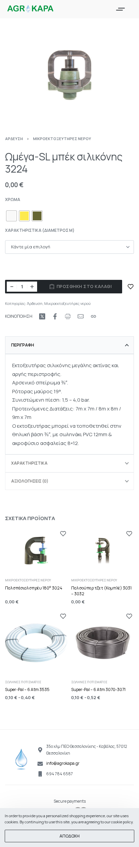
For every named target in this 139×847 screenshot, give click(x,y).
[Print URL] (68, 316)
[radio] (11, 216)
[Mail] (81, 316)
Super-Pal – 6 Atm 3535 (27, 690)
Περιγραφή (22, 345)
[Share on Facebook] (55, 316)
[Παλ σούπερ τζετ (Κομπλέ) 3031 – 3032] (102, 551)
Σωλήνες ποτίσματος (23, 682)
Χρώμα (12, 199)
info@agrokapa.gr (63, 763)
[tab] (69, 345)
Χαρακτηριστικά (29, 463)
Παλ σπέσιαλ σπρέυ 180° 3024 (33, 588)
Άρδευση (14, 138)
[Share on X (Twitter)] (42, 316)
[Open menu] (120, 9)
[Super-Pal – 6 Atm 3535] (36, 642)
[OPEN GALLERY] (69, 75)
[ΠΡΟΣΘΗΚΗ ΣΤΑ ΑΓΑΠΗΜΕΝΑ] (130, 286)
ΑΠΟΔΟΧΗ (69, 836)
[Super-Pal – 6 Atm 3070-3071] (102, 642)
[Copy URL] (93, 316)
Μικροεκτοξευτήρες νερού (62, 138)
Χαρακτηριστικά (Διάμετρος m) (40, 230)
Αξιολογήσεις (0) (29, 481)
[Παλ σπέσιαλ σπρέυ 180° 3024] (36, 551)
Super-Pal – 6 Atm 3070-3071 (98, 690)
